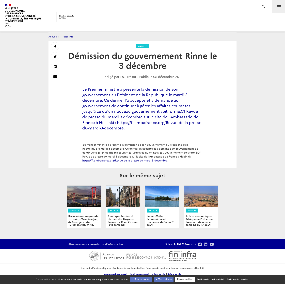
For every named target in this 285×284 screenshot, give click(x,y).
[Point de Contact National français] (146, 255)
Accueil (52, 36)
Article (142, 46)
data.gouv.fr (174, 273)
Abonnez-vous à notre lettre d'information (95, 244)
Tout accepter (142, 279)
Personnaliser (185, 279)
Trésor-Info (67, 36)
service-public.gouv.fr (116, 273)
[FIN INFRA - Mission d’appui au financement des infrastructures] (182, 255)
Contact (85, 267)
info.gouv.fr (158, 273)
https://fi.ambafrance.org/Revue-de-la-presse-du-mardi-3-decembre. (125, 160)
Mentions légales (101, 267)
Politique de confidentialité (128, 267)
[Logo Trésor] (65, 17)
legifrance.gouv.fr (140, 273)
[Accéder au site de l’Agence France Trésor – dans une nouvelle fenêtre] (106, 255)
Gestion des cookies (182, 267)
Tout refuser (165, 279)
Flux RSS (199, 267)
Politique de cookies (157, 267)
